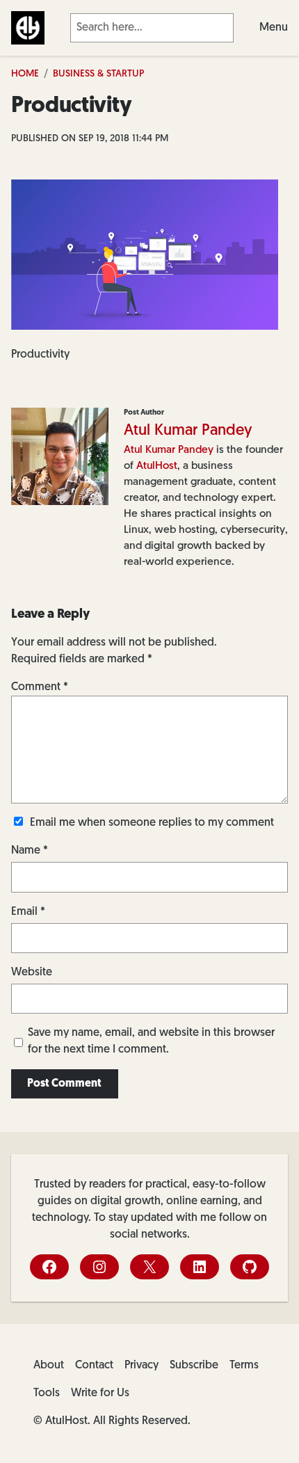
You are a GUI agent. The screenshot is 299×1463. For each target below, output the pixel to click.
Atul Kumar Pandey (188, 431)
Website (31, 972)
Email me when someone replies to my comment (152, 823)
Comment (39, 687)
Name (29, 850)
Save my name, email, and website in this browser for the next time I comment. (151, 1041)
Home (25, 74)
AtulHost (156, 466)
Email (28, 912)
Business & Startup (98, 74)
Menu (273, 27)
